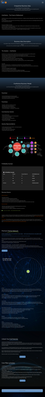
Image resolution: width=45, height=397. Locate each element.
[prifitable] (22, 166)
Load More (22, 390)
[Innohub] (4, 2)
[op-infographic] (22, 134)
